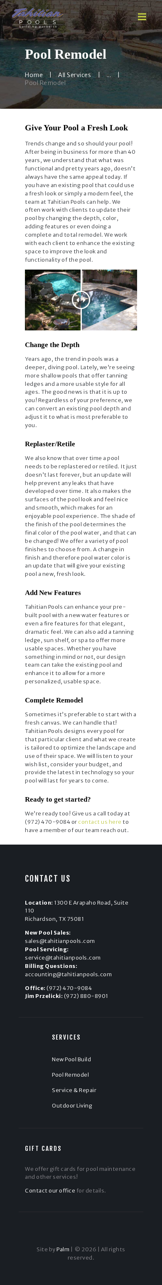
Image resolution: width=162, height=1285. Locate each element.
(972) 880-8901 (86, 996)
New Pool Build (71, 1059)
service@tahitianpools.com (63, 957)
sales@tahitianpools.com (60, 941)
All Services (74, 75)
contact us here (100, 821)
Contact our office (50, 1190)
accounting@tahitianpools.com (68, 974)
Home (34, 75)
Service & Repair (74, 1090)
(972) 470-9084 (69, 988)
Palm (62, 1249)
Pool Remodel (70, 1074)
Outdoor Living (72, 1105)
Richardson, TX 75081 (54, 918)
